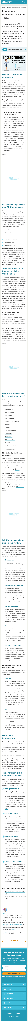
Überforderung (10, 477)
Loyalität (4, 308)
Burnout (13, 479)
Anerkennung (15, 296)
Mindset (17, 469)
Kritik (6, 808)
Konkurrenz (20, 334)
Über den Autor (7, 914)
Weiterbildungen (20, 613)
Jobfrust (11, 328)
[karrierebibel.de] (7, 2)
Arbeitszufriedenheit (10, 236)
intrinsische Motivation (17, 306)
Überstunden (19, 481)
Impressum (10, 1013)
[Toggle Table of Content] (14, 49)
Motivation (12, 298)
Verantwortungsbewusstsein (12, 421)
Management (9, 7)
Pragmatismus (8, 436)
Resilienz (7, 424)
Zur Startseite (14, 940)
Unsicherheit (10, 460)
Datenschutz (17, 1013)
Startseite (4, 7)
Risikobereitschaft (9, 418)
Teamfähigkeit (8, 433)
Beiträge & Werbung (14, 1016)
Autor (16, 919)
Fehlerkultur (17, 652)
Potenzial (15, 658)
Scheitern (9, 125)
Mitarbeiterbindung (20, 262)
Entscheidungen (8, 94)
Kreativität (7, 427)
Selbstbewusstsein (10, 440)
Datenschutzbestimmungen (15, 976)
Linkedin (13, 929)
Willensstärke (8, 415)
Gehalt (8, 633)
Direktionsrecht (14, 90)
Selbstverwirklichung (13, 254)
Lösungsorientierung (10, 430)
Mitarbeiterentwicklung (11, 239)
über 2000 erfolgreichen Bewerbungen (12, 924)
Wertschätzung (6, 296)
